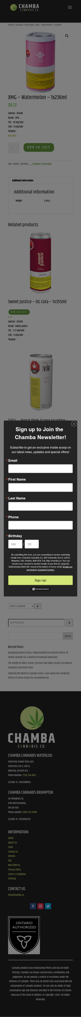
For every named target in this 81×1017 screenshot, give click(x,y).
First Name (17, 479)
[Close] (74, 424)
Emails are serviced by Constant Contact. (49, 568)
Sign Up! (40, 580)
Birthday (15, 536)
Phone (13, 517)
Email (12, 460)
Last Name (16, 498)
